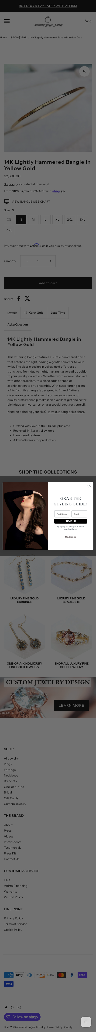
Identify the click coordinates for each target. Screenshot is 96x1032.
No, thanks (70, 536)
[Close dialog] (89, 485)
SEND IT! (70, 521)
